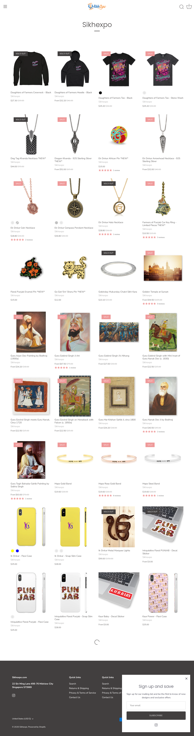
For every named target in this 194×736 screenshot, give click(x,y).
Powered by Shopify (37, 727)
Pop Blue (61, 551)
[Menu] (5, 6)
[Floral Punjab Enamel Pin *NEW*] (31, 268)
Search (72, 683)
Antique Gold (61, 222)
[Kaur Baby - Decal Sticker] (119, 592)
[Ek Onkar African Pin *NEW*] (119, 134)
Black (100, 93)
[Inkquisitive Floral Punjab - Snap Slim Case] (75, 592)
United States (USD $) (21, 719)
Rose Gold (12, 222)
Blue (17, 551)
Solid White (12, 617)
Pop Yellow (56, 551)
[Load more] (97, 642)
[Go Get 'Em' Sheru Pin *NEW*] (75, 268)
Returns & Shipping (79, 688)
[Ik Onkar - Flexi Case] (31, 526)
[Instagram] (156, 724)
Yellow (12, 551)
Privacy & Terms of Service (82, 692)
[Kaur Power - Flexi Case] (162, 592)
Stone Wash (144, 93)
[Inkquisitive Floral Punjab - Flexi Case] (31, 592)
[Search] (181, 7)
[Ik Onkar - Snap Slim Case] (75, 526)
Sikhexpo (23, 727)
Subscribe (156, 715)
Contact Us (74, 697)
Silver (17, 222)
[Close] (186, 678)
